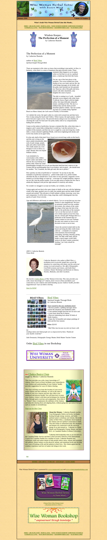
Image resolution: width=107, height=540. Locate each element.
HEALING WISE (34, 26)
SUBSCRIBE (70, 462)
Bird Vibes (38, 60)
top (27, 456)
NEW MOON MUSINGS (46, 27)
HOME (34, 462)
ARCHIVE (43, 462)
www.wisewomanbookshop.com (77, 469)
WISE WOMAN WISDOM (59, 26)
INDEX (26, 26)
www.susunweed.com (55, 469)
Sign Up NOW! (31, 288)
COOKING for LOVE (31, 27)
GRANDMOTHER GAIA (61, 27)
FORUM (51, 462)
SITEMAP (60, 462)
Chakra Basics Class (39, 374)
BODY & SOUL (45, 26)
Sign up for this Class (33, 408)
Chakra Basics (39, 279)
